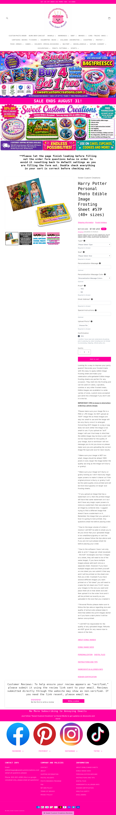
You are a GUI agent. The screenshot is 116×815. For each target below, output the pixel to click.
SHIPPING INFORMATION (49, 774)
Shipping (80, 231)
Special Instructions (86, 310)
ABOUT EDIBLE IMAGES (87, 640)
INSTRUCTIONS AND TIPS (88, 662)
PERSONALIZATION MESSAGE (86, 774)
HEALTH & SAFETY (82, 791)
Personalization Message (88, 263)
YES (82, 289)
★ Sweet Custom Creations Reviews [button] (58, 813)
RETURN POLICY (46, 788)
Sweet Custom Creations (17, 810)
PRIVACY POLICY (47, 795)
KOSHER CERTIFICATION (87, 677)
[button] (7, 18)
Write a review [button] (73, 701)
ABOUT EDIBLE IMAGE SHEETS (87, 767)
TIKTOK (97, 751)
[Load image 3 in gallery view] (39, 238)
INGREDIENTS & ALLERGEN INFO (90, 669)
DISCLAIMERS (81, 795)
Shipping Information (86, 222)
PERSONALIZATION (85, 655)
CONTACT (44, 767)
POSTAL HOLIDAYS (47, 777)
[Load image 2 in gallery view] (25, 238)
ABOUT (43, 771)
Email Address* (84, 299)
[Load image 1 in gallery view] (12, 238)
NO (82, 292)
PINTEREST (43, 751)
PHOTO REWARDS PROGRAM (51, 781)
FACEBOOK (16, 751)
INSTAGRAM (70, 751)
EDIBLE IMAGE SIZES (86, 647)
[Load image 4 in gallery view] (53, 238)
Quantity (80, 348)
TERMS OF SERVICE (48, 791)
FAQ (42, 784)
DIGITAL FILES (99, 655)
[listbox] (94, 244)
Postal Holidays (101, 222)
